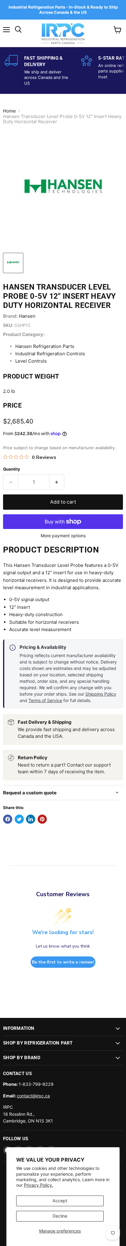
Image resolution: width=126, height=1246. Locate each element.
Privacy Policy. (38, 1185)
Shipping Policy (100, 694)
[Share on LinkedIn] (30, 819)
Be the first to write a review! (63, 962)
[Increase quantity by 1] (57, 482)
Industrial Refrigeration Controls (50, 354)
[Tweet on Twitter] (19, 819)
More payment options (63, 535)
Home (9, 110)
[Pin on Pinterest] (42, 819)
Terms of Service (45, 700)
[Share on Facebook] (7, 819)
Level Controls (31, 361)
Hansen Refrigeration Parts (44, 346)
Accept (60, 1200)
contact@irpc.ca (33, 1095)
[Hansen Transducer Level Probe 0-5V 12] (13, 263)
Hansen (27, 316)
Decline (60, 1215)
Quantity (11, 469)
